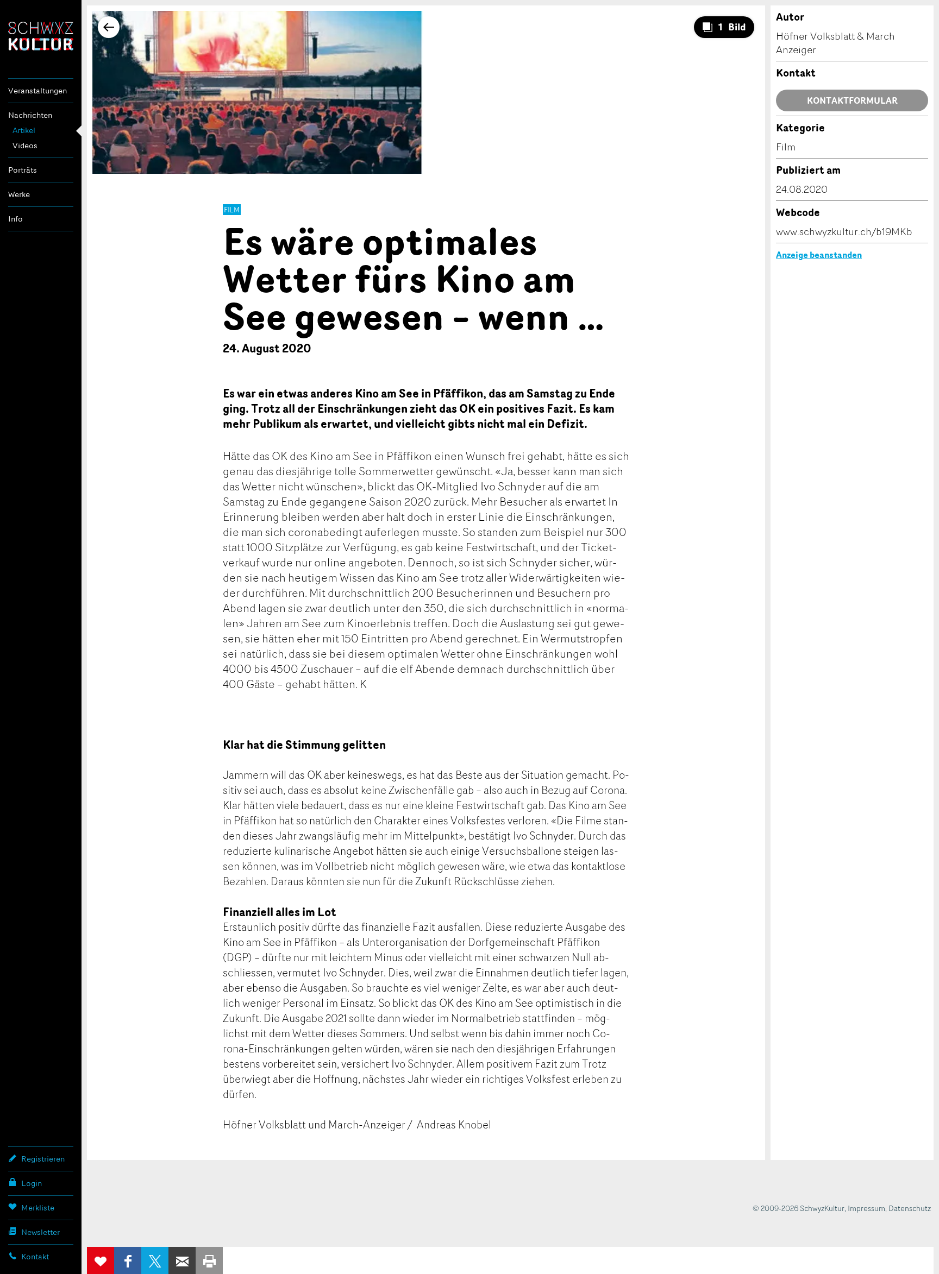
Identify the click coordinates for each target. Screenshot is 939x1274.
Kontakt (35, 1256)
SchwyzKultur (40, 36)
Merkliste (37, 1207)
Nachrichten (30, 115)
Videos (24, 145)
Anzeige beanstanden (819, 254)
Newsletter (40, 1232)
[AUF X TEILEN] (154, 1260)
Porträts (22, 169)
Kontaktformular (852, 100)
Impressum (866, 1208)
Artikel (23, 130)
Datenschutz (909, 1208)
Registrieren (43, 1158)
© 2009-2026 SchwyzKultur (798, 1208)
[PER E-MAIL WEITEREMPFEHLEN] (182, 1260)
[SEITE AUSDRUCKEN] (209, 1260)
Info (15, 218)
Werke (19, 194)
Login (31, 1183)
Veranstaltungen (37, 90)
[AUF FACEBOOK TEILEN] (127, 1260)
